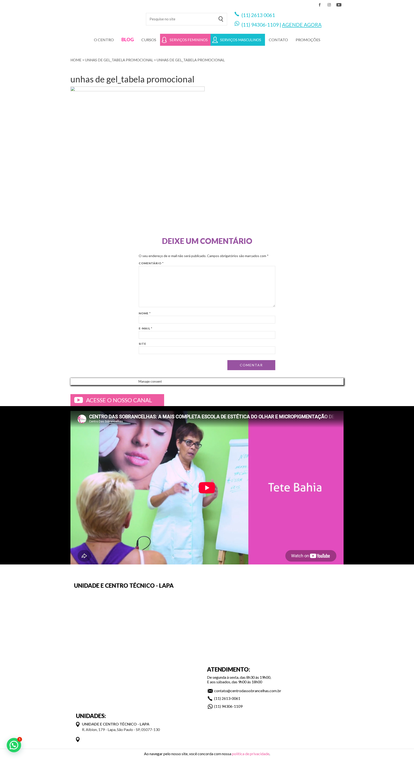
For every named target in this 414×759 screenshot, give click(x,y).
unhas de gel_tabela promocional (119, 60)
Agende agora (302, 25)
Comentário (151, 263)
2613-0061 (231, 698)
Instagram (329, 4)
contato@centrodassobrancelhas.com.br (247, 690)
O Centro (104, 39)
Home (75, 60)
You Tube (338, 4)
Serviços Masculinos (240, 40)
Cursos (148, 39)
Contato (278, 39)
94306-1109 (265, 25)
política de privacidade (250, 753)
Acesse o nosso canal (119, 400)
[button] (14, 745)
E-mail (145, 328)
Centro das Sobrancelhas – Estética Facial (104, 17)
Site (142, 343)
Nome (145, 313)
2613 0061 (263, 15)
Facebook (319, 4)
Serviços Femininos (189, 40)
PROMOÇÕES (308, 39)
